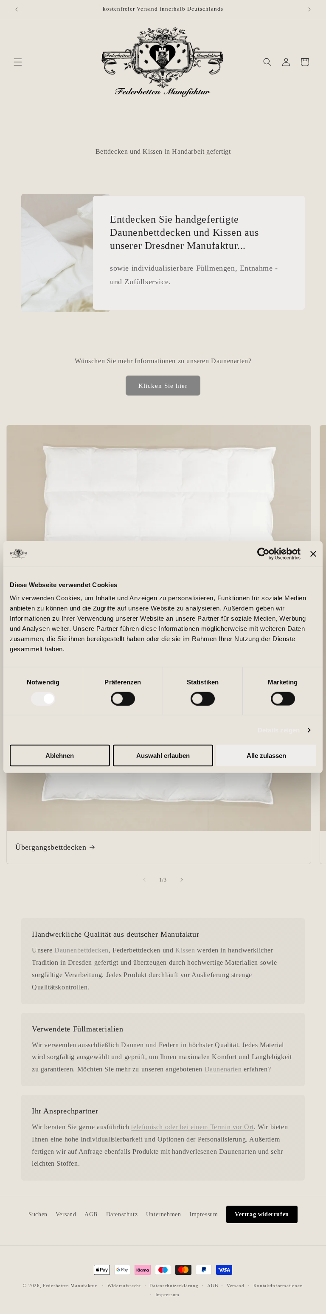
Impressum (203, 1214)
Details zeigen (279, 729)
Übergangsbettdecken (50, 847)
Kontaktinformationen (278, 1285)
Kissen (185, 950)
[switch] (123, 698)
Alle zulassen (266, 755)
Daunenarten (223, 1069)
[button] (17, 62)
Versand (66, 1214)
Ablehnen (59, 755)
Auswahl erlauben (163, 755)
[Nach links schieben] (144, 879)
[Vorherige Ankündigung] (16, 9)
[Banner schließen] (313, 554)
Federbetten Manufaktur (70, 1285)
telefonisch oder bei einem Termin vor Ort (192, 1126)
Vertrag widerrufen (262, 1214)
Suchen (38, 1214)
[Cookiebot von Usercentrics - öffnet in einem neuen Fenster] (263, 553)
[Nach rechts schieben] (181, 879)
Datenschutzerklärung (173, 1285)
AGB (91, 1214)
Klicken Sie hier (163, 385)
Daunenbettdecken (81, 950)
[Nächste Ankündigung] (309, 9)
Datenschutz (122, 1214)
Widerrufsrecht (124, 1285)
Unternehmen (163, 1214)
